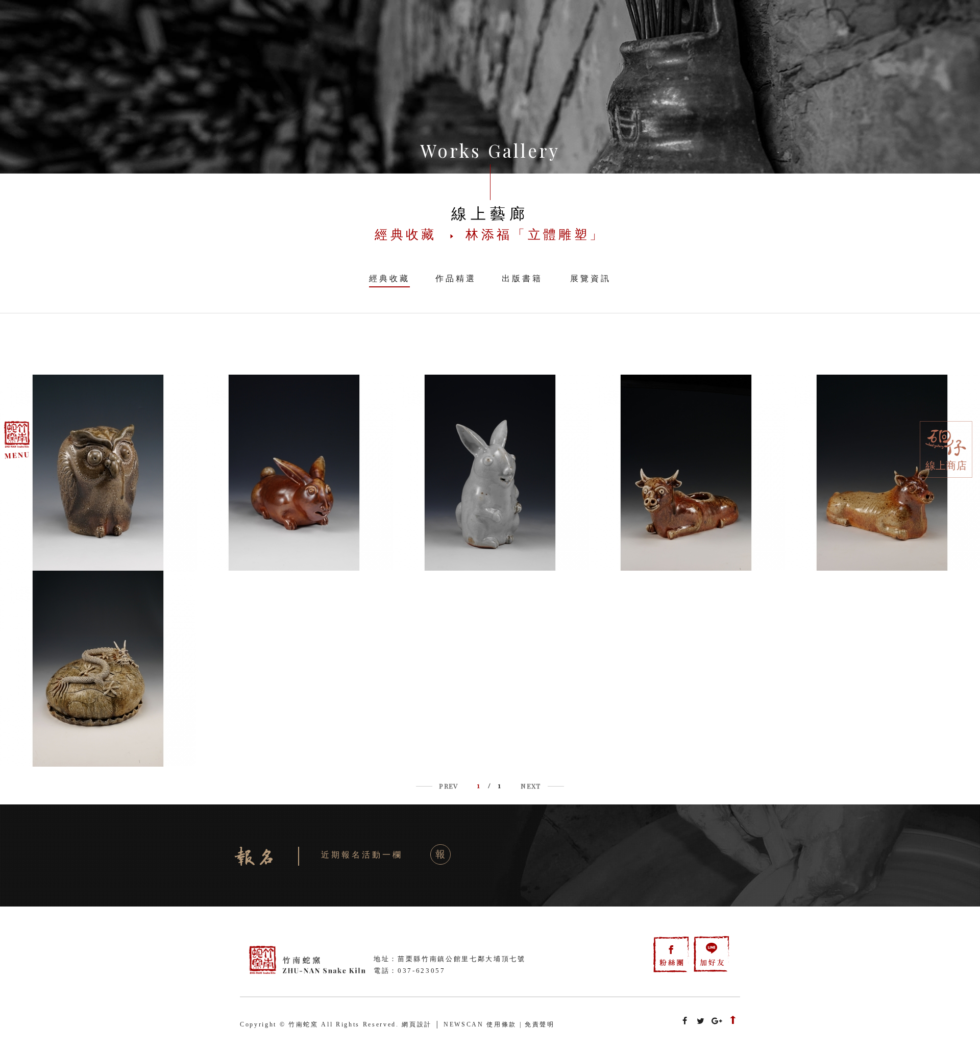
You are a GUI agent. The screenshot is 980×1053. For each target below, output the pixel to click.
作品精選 (455, 278)
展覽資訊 (590, 278)
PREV (448, 785)
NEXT (531, 785)
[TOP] (733, 1021)
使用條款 (501, 1024)
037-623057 (422, 970)
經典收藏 (389, 278)
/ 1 (489, 785)
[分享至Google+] (717, 1021)
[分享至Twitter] (701, 1021)
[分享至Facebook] (685, 1021)
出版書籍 (522, 278)
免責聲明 (540, 1024)
